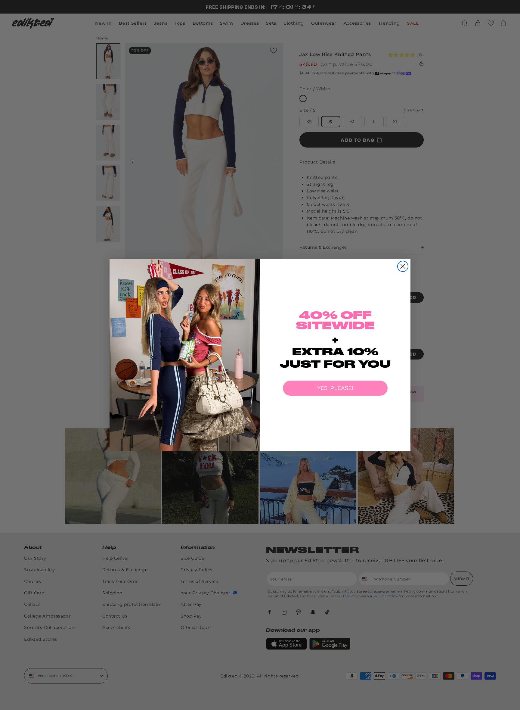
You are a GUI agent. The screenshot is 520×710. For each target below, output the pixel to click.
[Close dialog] (403, 266)
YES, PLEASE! (335, 388)
